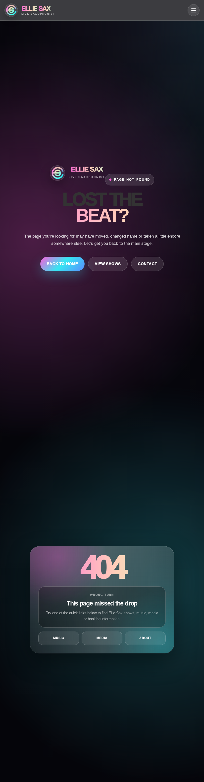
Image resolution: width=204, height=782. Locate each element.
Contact (147, 264)
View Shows (108, 264)
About (145, 638)
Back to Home (62, 264)
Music (58, 638)
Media (102, 638)
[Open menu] (194, 10)
